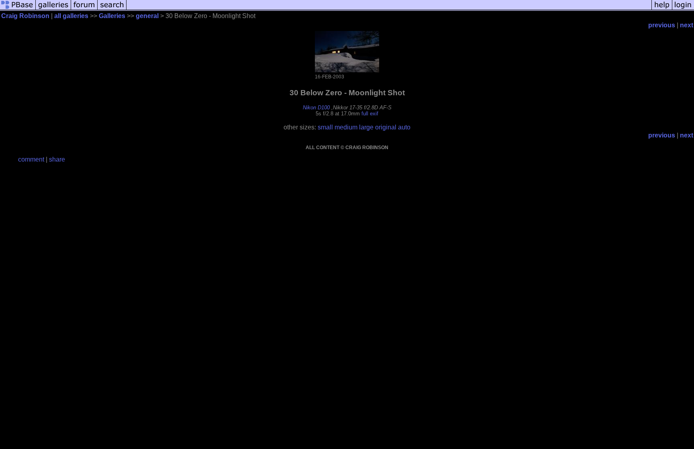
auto (404, 127)
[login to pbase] (683, 9)
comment (31, 159)
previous (661, 25)
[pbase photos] (18, 9)
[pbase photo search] (112, 9)
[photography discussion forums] (84, 9)
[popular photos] (389, 9)
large (366, 127)
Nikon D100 (316, 108)
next (686, 25)
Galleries (112, 15)
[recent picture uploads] (53, 9)
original (385, 127)
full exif (369, 114)
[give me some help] (661, 9)
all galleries (71, 15)
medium (346, 127)
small (325, 127)
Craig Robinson (25, 15)
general (147, 15)
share (57, 159)
